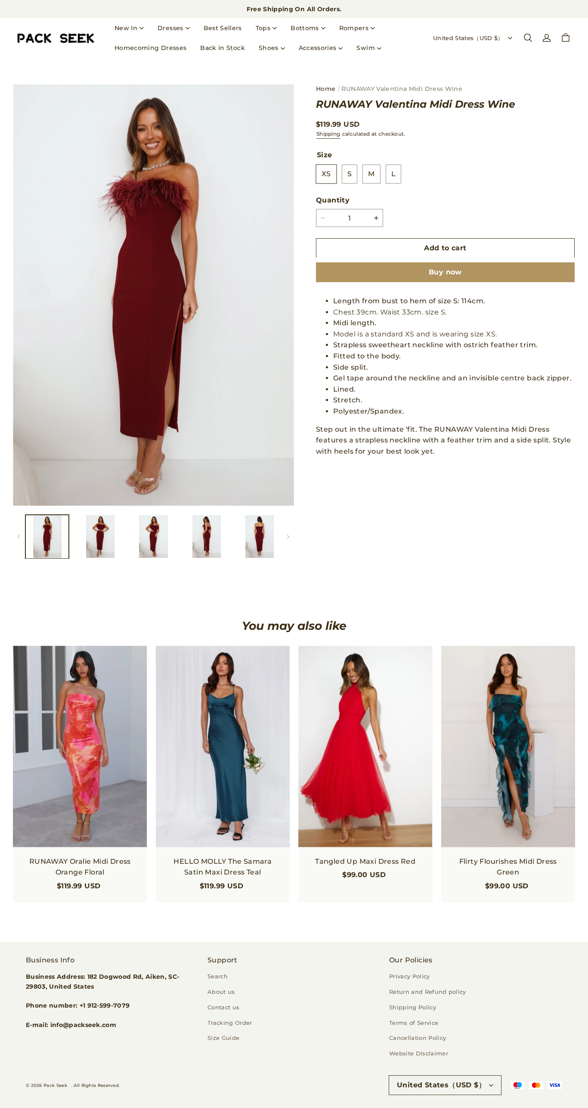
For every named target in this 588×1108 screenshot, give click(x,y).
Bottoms (305, 28)
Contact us (223, 1007)
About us (221, 991)
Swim (365, 48)
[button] (527, 38)
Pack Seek (55, 1085)
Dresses (170, 28)
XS (326, 174)
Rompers (353, 28)
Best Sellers (223, 28)
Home (325, 89)
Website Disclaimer (418, 1053)
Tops (263, 28)
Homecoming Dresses (150, 48)
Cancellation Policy (417, 1037)
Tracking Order (229, 1022)
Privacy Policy (409, 976)
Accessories (318, 48)
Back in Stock (222, 48)
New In (126, 28)
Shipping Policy (412, 1007)
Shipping (328, 134)
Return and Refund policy (427, 991)
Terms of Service (413, 1022)
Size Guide (223, 1037)
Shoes (269, 48)
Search (217, 976)
